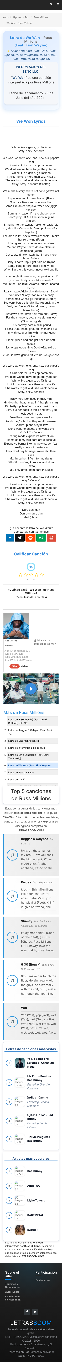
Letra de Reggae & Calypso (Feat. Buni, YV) (30, 732)
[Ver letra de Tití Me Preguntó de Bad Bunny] (20, 1139)
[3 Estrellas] (32, 575)
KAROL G (33, 1230)
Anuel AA (33, 1186)
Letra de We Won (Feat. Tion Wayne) (29, 765)
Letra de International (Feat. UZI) (26, 747)
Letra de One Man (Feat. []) (23, 740)
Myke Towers (36, 1200)
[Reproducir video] (31, 689)
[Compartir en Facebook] (10, 538)
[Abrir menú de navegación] (58, 4)
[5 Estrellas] (42, 575)
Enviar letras (42, 1280)
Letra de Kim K (16, 779)
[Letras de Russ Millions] (16, 625)
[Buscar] (51, 4)
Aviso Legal (12, 1291)
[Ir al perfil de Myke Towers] (20, 1200)
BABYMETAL (35, 1215)
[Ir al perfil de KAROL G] (20, 1230)
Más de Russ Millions (23, 712)
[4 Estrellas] (37, 575)
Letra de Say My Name (21, 772)
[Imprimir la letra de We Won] (51, 538)
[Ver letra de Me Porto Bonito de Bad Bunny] (20, 1082)
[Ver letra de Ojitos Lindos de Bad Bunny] (20, 1121)
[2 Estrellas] (26, 575)
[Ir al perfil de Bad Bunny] (20, 1171)
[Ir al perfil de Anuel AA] (20, 1186)
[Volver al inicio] (15, 5)
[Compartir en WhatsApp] (41, 538)
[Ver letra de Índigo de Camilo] (20, 1102)
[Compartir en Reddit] (30, 538)
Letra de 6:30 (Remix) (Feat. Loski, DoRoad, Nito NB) (27, 721)
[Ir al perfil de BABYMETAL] (20, 1215)
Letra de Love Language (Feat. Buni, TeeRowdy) (28, 756)
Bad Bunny (34, 1171)
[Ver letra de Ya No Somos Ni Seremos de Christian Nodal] (20, 1063)
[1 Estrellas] (21, 575)
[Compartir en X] (20, 538)
